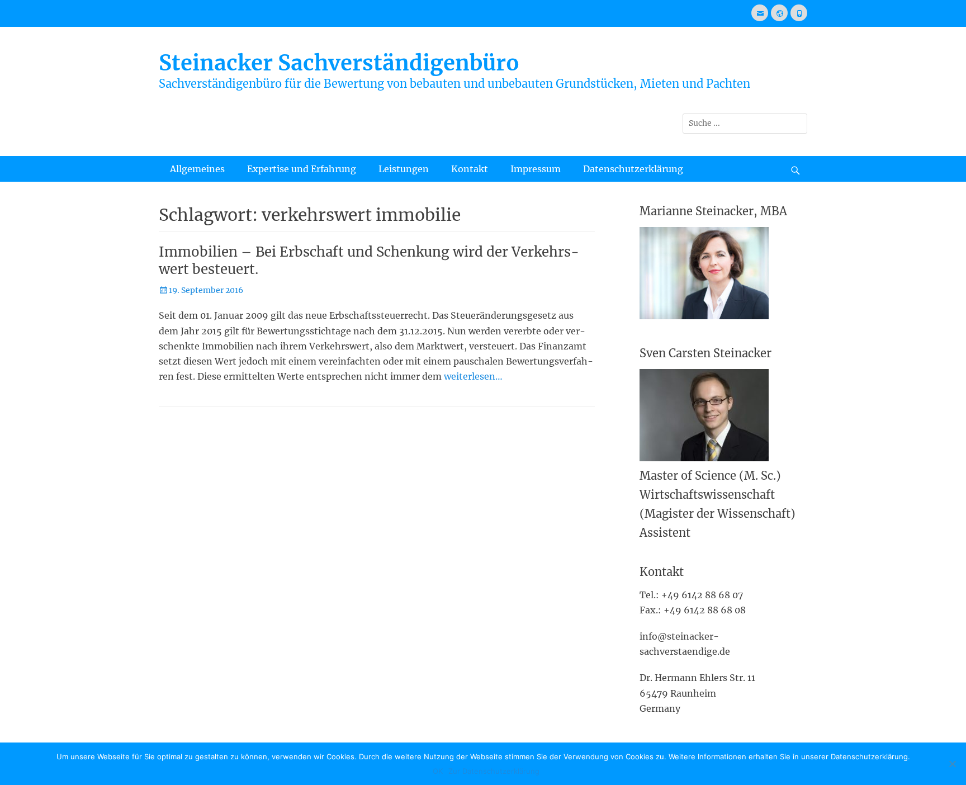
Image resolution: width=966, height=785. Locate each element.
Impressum (535, 168)
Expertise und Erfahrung (301, 168)
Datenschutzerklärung (633, 168)
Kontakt (469, 168)
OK (438, 771)
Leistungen (403, 168)
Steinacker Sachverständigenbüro (339, 63)
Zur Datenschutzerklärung (493, 771)
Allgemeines (197, 168)
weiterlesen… (473, 376)
